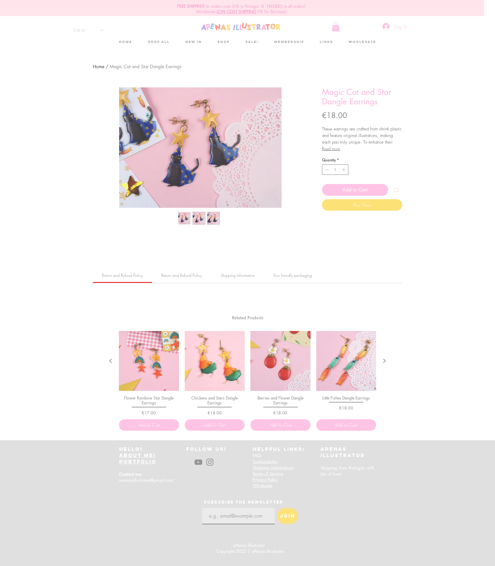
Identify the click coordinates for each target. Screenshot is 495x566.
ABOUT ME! (137, 455)
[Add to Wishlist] (396, 190)
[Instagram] (210, 462)
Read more (331, 148)
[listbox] (88, 30)
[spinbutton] (335, 170)
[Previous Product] (110, 360)
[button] (88, 30)
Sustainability (265, 461)
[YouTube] (198, 462)
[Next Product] (384, 360)
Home (98, 67)
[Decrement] (326, 170)
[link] (122, 275)
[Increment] (344, 170)
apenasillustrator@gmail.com (146, 480)
